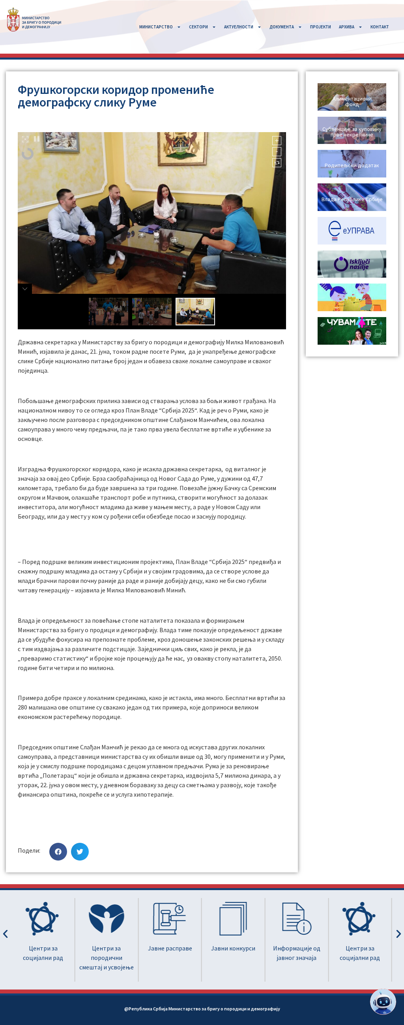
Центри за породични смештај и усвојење (44, 957)
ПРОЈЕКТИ (320, 27)
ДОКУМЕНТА (281, 27)
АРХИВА (346, 27)
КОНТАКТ (379, 27)
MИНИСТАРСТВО (156, 27)
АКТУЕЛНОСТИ (238, 27)
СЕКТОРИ (198, 27)
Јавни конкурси (170, 948)
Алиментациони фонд (352, 101)
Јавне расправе (107, 948)
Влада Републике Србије (352, 199)
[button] (58, 852)
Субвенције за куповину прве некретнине (352, 131)
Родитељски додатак (352, 165)
